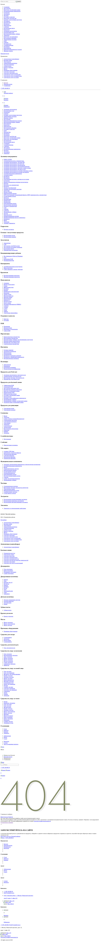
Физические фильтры (9, 457)
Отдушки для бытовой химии (12, 395)
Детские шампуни (9, 601)
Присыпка (6, 720)
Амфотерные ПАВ (9, 385)
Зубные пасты (7, 66)
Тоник (5, 692)
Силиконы (6, 7)
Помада (6, 579)
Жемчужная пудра (8, 287)
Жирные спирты (8, 51)
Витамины (7, 178)
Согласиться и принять (7, 822)
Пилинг (6, 685)
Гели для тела (7, 706)
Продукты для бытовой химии (12, 9)
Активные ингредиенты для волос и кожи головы (17, 168)
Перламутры (7, 22)
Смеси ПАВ (7, 330)
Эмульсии (6, 433)
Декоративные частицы (10, 39)
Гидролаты (7, 12)
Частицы (6, 15)
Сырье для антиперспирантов (12, 478)
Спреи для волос (8, 662)
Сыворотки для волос (9, 664)
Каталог (6, 82)
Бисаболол (6, 176)
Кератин (6, 183)
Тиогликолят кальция (9, 410)
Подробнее (4, 520)
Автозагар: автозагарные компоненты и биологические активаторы (22, 464)
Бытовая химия (8, 60)
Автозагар (6, 639)
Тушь (5, 592)
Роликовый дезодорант (10, 572)
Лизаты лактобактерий (10, 187)
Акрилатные (7, 243)
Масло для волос (8, 622)
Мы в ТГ (12, 901)
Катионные (7, 326)
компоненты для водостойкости (12, 452)
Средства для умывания (10, 690)
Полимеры (7, 46)
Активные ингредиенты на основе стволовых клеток (18, 170)
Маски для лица (8, 678)
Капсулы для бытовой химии (11, 391)
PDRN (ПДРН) (8, 159)
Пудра (5, 588)
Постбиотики (7, 199)
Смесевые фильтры (9, 455)
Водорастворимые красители (11, 275)
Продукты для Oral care (10, 18)
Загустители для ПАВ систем (12, 246)
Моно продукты (8, 268)
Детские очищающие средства (12, 600)
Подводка (6, 584)
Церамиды (6, 219)
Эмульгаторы (7, 427)
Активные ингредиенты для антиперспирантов (16, 166)
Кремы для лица (8, 675)
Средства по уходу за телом (11, 77)
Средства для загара (9, 71)
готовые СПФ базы (9, 451)
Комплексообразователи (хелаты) (13, 49)
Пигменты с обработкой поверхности (14, 357)
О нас (5, 729)
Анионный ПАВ (8, 386)
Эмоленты (6, 35)
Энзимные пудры (8, 723)
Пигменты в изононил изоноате (12, 355)
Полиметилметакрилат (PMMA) (12, 304)
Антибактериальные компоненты (13, 173)
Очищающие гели (8, 682)
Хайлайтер (7, 593)
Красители (7, 29)
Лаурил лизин (7, 294)
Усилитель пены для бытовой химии (14, 402)
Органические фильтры (10, 454)
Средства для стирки (9, 561)
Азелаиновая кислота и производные (14, 161)
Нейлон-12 (7, 300)
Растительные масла (9, 28)
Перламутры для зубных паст (12, 342)
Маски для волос (8, 658)
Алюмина (6, 283)
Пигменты (6, 24)
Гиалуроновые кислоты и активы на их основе (16, 179)
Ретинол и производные (10, 206)
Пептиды (6, 197)
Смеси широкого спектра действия (13, 269)
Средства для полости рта (11, 73)
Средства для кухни (9, 556)
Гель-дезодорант (8, 569)
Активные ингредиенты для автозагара (14, 165)
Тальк (5, 310)
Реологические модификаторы (12, 369)
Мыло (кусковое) (8, 715)
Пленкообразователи (9, 473)
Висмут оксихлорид (9, 284)
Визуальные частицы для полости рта (14, 377)
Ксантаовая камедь (9, 248)
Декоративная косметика (10, 63)
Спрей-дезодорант (9, 573)
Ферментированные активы (11, 216)
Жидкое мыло (7, 707)
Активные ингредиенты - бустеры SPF (14, 162)
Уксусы (6, 213)
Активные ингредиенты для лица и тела (15, 169)
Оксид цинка (7, 303)
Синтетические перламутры (11, 344)
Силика (6, 307)
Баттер (5, 701)
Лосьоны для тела (8, 710)
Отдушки (6, 320)
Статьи (6, 742)
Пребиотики (7, 200)
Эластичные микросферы (11, 313)
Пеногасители (7, 396)
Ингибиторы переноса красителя (13, 389)
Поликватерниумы (9, 260)
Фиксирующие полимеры (11, 445)
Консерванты (7, 48)
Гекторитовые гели (9, 32)
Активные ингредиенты (10, 31)
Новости (6, 730)
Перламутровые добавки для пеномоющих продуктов (18, 339)
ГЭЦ (5, 244)
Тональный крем (8, 591)
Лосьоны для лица (9, 677)
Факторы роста (8, 214)
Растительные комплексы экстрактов (14, 500)
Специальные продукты (10, 420)
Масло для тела (8, 625)
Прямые (6, 431)
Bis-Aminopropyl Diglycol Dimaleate (13, 256)
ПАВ (5, 41)
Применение (7, 847)
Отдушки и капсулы (9, 17)
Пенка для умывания (9, 684)
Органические (8, 354)
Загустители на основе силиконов (13, 247)
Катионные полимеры (10, 367)
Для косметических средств (11, 468)
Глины (5, 286)
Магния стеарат (8, 297)
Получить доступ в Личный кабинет (10, 836)
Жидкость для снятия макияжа (12, 674)
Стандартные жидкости (10, 421)
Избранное (7, 104)
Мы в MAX (10, 904)
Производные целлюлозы (11, 250)
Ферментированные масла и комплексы (14, 217)
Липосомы (7, 190)
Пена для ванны (8, 717)
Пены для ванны (8, 718)
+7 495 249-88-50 (5, 88)
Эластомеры (7, 423)
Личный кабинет (8, 93)
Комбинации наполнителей (11, 291)
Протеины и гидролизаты (11, 329)
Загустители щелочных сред (11, 388)
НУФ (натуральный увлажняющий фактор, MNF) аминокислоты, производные (25, 195)
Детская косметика (9, 64)
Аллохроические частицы (11, 486)
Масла (5, 69)
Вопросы (6, 882)
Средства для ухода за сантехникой (13, 563)
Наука (5, 737)
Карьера (6, 731)
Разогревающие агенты (10, 203)
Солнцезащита (8, 637)
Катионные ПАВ (8, 259)
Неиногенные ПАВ (9, 392)
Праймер (6, 586)
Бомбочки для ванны (9, 703)
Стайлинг (6, 27)
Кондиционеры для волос (11, 655)
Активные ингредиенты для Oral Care (14, 163)
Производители (5, 53)
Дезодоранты (7, 61)
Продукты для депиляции (11, 36)
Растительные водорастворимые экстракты (15, 499)
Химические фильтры (10, 458)
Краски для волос (8, 67)
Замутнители (7, 364)
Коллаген (6, 186)
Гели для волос (8, 654)
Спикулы (6, 210)
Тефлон (6, 311)
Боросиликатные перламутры (12, 337)
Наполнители (7, 25)
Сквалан (6, 209)
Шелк (5, 220)
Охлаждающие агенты (10, 196)
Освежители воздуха (9, 553)
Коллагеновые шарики (10, 237)
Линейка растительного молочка (12, 189)
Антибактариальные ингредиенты (13, 266)
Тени (5, 581)
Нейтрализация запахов (10, 193)
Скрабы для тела (8, 721)
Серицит (6, 305)
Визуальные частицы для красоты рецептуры (16, 487)
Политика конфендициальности (9, 937)
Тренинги (6, 733)
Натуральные (7, 439)
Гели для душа (8, 704)
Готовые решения (8, 350)
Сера (5, 207)
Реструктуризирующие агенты (12, 476)
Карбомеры (7, 366)
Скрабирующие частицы (10, 492)
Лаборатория (7, 736)
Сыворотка (7, 691)
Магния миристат (8, 296)
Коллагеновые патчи (9, 235)
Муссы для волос (8, 661)
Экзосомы (6, 222)
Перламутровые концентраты (12, 341)
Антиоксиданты (8, 175)
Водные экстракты (9, 229)
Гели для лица (7, 671)
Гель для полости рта (9, 648)
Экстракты (7, 14)
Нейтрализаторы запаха (10, 394)
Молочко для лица (9, 681)
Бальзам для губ (8, 582)
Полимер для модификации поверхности (15, 398)
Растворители (7, 44)
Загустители (7, 8)
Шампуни (6, 665)
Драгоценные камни (9, 489)
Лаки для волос (8, 656)
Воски (5, 416)
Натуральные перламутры (11, 338)
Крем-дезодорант (8, 570)
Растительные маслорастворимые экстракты (16, 502)
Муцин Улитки (8, 192)
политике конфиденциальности (42, 821)
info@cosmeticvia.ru (9, 893)
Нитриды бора (8, 301)
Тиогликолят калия (9, 408)
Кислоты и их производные (11, 185)
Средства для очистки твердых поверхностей (16, 560)
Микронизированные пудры (11, 490)
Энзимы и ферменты (9, 223)
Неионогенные (8, 328)
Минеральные (7, 353)
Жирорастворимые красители (12, 277)
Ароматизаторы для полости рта (12, 376)
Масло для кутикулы (9, 624)
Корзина (6, 98)
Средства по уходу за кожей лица (13, 76)
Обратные (6, 430)
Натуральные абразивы (10, 38)
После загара (7, 640)
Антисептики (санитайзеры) (11, 59)
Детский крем (7, 602)
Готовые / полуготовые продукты (13, 19)
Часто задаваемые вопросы (11, 744)
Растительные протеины (10, 205)
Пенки (5, 604)
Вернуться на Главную (7, 817)
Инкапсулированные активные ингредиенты (16, 182)
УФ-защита (7, 21)
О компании (7, 85)
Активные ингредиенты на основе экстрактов (16, 172)
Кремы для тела (8, 708)
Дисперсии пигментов (10, 351)
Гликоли (6, 42)
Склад (5, 738)
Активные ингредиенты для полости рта (15, 375)
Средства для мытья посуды (11, 559)
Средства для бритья (9, 688)
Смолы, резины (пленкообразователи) (14, 418)
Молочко (6, 714)
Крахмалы (6, 293)
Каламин (6, 288)
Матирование (7, 298)
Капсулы (6, 319)
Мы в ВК (8, 902)
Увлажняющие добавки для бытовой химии (15, 401)
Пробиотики (7, 202)
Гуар (5, 257)
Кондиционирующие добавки (12, 34)
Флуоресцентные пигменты (11, 358)
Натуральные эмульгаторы (11, 428)
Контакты (6, 741)
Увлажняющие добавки (10, 212)
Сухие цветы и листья (10, 493)
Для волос (6, 417)
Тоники (6, 694)
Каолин (6, 290)
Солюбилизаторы (8, 45)
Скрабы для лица (8, 687)
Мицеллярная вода (9, 680)
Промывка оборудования (10, 70)
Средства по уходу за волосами (12, 74)
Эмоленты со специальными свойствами (15, 508)
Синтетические (8, 426)
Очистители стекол (9, 554)
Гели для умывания (9, 673)
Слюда (5, 308)
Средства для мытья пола (10, 557)
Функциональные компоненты (12, 11)
